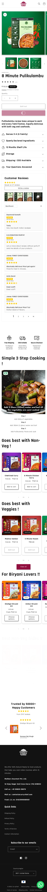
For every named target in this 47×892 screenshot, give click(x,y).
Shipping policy (23, 890)
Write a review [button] (23, 188)
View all (23, 567)
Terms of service (12, 890)
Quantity (4, 94)
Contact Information (12, 834)
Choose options (11, 618)
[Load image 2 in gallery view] (23, 63)
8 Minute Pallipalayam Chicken (31, 670)
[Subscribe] (36, 849)
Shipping (4, 89)
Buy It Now (15, 112)
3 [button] (23, 316)
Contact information (36, 890)
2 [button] (18, 316)
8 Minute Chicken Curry (31, 477)
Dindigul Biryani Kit (11, 605)
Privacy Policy (9, 824)
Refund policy (25, 887)
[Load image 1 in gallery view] (11, 63)
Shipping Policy (10, 813)
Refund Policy (9, 818)
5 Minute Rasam (31, 539)
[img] (23, 221)
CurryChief (16, 886)
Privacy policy (35, 887)
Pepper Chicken (11, 668)
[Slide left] (2, 63)
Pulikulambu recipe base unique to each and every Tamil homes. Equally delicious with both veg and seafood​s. (22, 124)
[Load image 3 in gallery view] (35, 63)
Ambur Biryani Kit (32, 605)
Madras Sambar (11, 539)
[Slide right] (44, 63)
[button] (2, 3)
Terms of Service (11, 829)
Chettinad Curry (11, 476)
